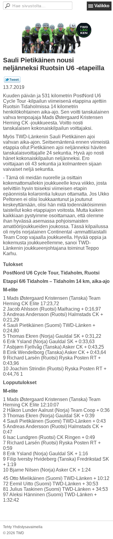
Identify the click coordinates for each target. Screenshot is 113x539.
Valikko (101, 5)
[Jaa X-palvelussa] (12, 81)
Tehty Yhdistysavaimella (22, 527)
